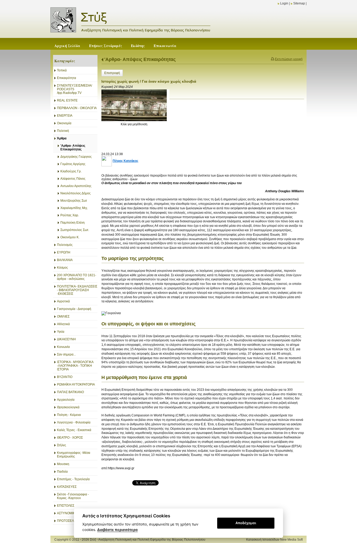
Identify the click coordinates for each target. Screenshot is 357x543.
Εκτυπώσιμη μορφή (289, 59)
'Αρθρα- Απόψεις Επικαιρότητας (140, 59)
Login (284, 3)
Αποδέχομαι (245, 523)
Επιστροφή (112, 73)
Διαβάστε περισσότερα (117, 530)
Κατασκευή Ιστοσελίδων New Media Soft (274, 539)
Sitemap (299, 3)
